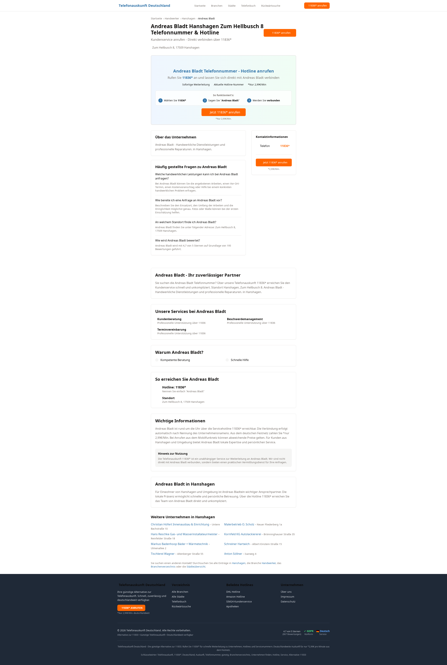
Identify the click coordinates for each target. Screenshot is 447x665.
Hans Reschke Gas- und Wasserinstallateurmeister (184, 534)
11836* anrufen (281, 32)
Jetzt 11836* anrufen (225, 112)
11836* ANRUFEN (132, 607)
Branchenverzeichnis (163, 566)
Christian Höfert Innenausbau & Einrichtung (180, 524)
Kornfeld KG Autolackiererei (242, 534)
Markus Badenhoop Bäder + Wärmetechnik (179, 544)
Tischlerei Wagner (163, 554)
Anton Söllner (233, 554)
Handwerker (172, 18)
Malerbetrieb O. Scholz (239, 524)
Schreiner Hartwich (237, 544)
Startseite (156, 18)
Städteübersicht (196, 566)
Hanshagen (188, 18)
